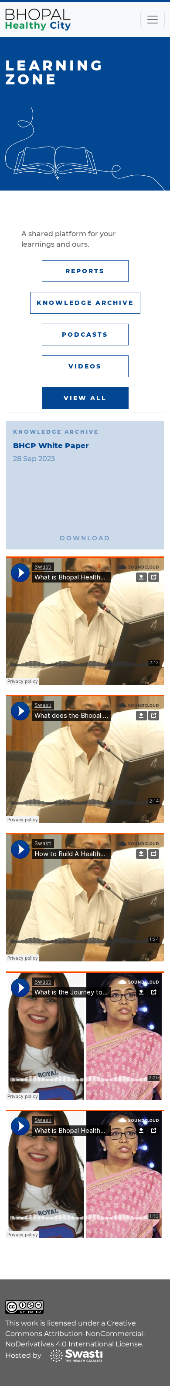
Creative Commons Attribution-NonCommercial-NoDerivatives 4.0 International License (75, 1333)
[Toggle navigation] (152, 19)
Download (85, 538)
